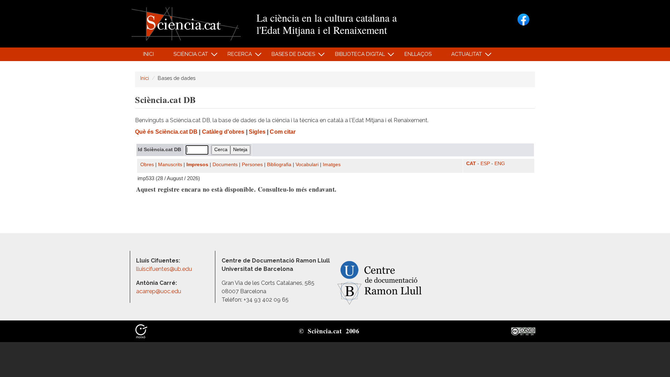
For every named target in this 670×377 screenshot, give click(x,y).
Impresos (197, 164)
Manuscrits (170, 164)
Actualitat (463, 56)
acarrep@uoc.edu (158, 291)
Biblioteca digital (356, 56)
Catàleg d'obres (223, 132)
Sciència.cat (186, 56)
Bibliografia (279, 164)
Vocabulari (307, 164)
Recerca (236, 56)
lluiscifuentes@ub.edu (164, 269)
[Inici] (186, 23)
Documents (225, 164)
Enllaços (418, 54)
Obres (147, 164)
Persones (252, 164)
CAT (471, 163)
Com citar (283, 132)
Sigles (257, 132)
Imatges (332, 164)
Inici (148, 54)
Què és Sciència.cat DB (166, 132)
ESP (485, 163)
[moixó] (141, 331)
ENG (499, 163)
